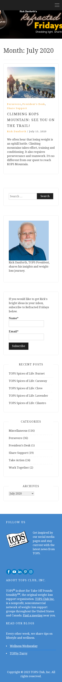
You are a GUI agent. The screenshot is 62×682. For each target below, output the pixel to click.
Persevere (14, 104)
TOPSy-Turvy (18, 653)
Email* (13, 331)
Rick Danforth (16, 131)
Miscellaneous (18, 430)
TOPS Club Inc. (44, 599)
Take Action (16, 460)
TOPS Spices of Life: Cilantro (27, 403)
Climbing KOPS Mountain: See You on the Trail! (31, 120)
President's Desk (33, 104)
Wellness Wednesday (24, 646)
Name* (13, 318)
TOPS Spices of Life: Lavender (28, 395)
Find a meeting (33, 615)
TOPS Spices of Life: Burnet (27, 373)
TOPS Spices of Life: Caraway (28, 381)
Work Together (19, 467)
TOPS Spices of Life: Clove (26, 388)
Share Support (17, 108)
